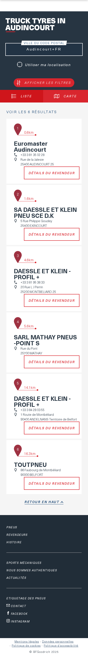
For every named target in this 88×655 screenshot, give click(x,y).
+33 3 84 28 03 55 (32, 409)
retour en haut (42, 501)
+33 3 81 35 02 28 (32, 154)
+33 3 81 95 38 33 (32, 282)
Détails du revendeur (52, 173)
